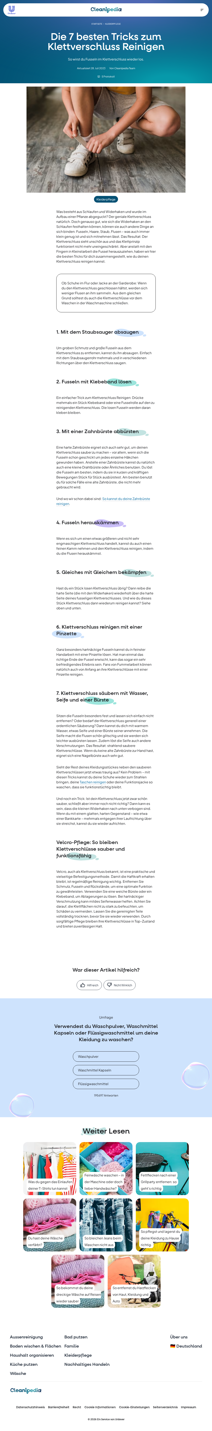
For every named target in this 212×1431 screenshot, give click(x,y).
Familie (71, 1346)
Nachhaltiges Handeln (87, 1364)
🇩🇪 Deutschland (186, 1346)
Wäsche (18, 1373)
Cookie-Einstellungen (134, 1407)
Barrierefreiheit (58, 1407)
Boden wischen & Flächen (35, 1346)
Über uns (179, 1337)
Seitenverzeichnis (165, 1407)
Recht (77, 1407)
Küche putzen (23, 1364)
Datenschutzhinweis (30, 1407)
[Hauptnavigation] (202, 10)
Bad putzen (75, 1337)
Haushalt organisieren (32, 1355)
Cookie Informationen (100, 1407)
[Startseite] (106, 10)
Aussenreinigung (26, 1337)
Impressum (188, 1407)
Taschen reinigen (93, 782)
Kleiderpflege (78, 1355)
